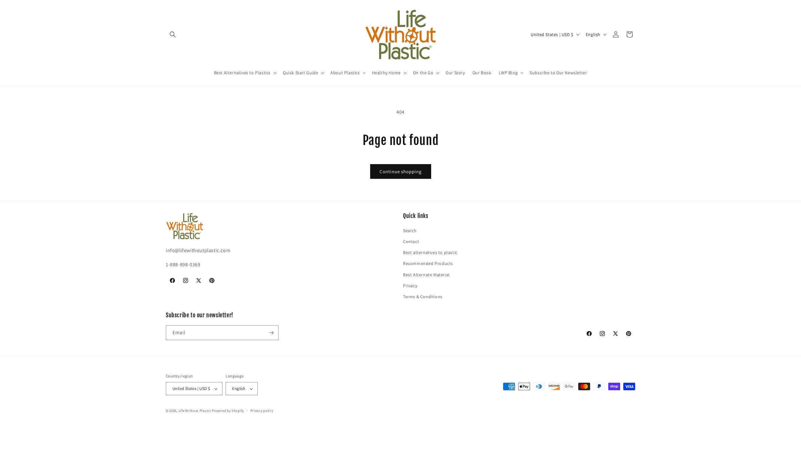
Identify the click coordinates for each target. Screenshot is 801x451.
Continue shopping (401, 171)
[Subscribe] (271, 332)
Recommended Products (428, 263)
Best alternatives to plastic (430, 252)
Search (410, 230)
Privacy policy (261, 410)
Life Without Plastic (195, 410)
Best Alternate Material (426, 274)
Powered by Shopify (228, 410)
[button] (173, 34)
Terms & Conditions (422, 296)
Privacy (410, 285)
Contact (411, 241)
